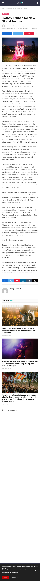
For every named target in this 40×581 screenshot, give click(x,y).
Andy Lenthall (11, 26)
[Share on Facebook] (7, 33)
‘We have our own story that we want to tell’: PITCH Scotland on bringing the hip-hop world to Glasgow (20, 364)
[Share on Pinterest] (29, 33)
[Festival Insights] (20, 3)
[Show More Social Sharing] (36, 33)
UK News (5, 13)
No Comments (24, 28)
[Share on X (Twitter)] (18, 33)
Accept (5, 577)
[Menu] (3, 3)
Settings (14, 577)
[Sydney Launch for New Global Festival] (20, 50)
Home (3, 8)
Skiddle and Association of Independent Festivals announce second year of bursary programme (19, 330)
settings (15, 573)
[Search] (37, 3)
